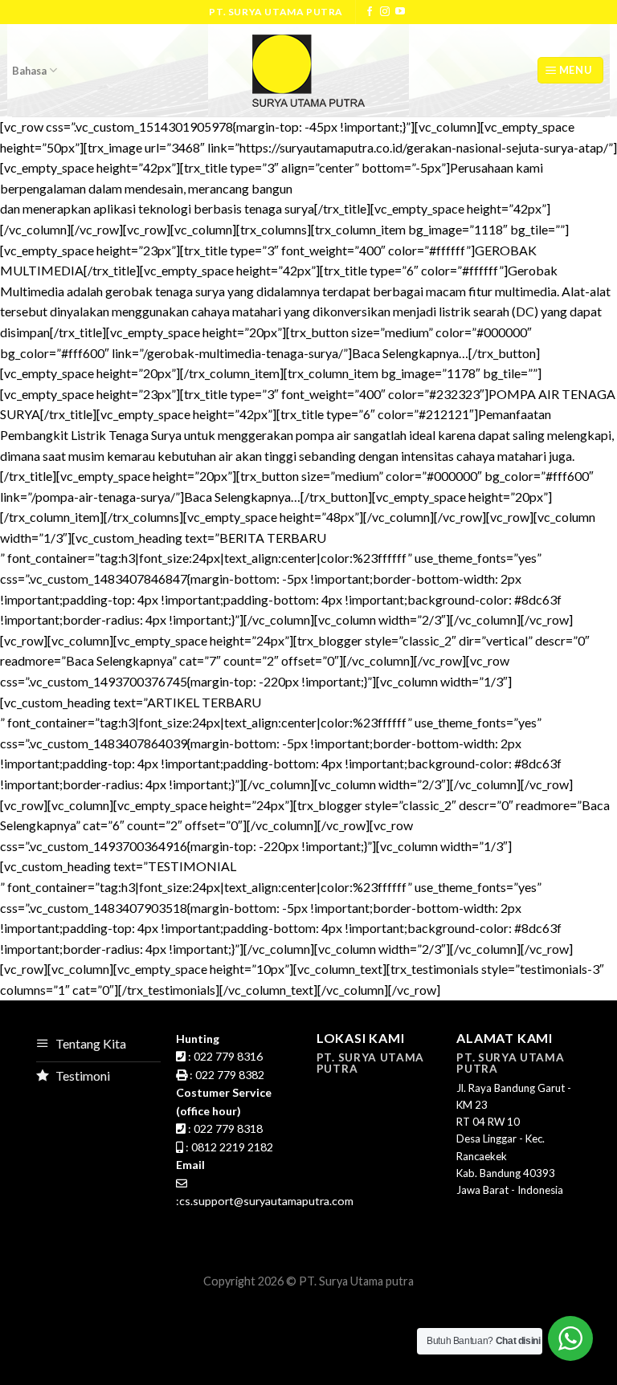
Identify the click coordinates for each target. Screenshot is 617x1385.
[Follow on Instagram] (385, 12)
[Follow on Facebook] (369, 12)
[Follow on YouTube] (400, 12)
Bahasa (29, 70)
